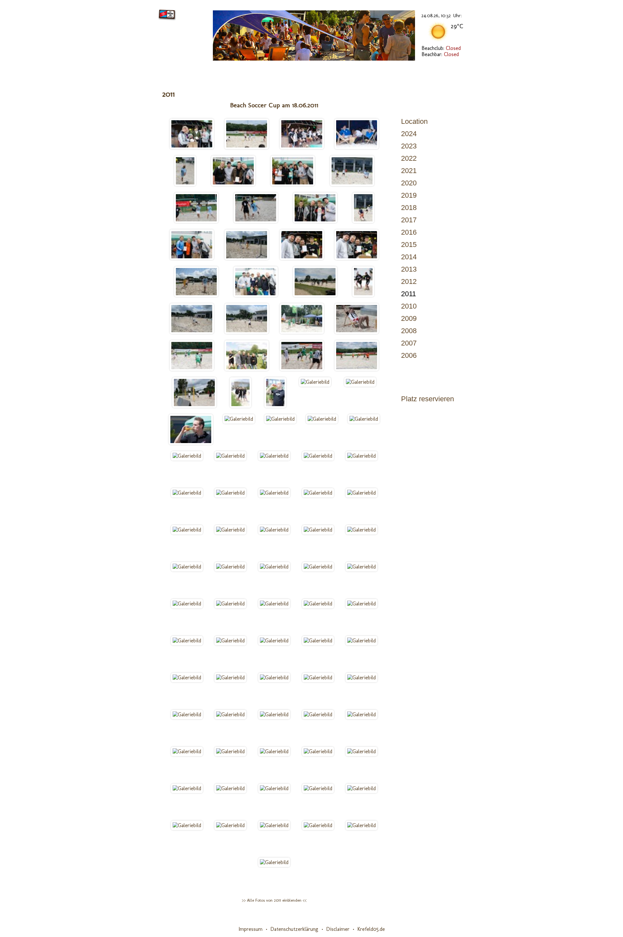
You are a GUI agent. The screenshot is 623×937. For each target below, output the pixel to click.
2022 (409, 158)
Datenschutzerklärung (294, 929)
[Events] (335, 69)
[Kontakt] (434, 69)
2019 (409, 195)
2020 (409, 183)
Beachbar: (440, 54)
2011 (408, 294)
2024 (409, 134)
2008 (409, 331)
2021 (409, 171)
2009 (409, 318)
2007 (409, 343)
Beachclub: (441, 48)
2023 (409, 146)
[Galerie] (383, 69)
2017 (409, 220)
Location (414, 121)
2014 (409, 257)
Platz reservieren (427, 399)
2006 (409, 355)
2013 (409, 269)
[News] (185, 69)
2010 (409, 306)
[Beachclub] (236, 69)
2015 (409, 244)
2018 (409, 208)
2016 (409, 232)
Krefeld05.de (371, 929)
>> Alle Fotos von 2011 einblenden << (274, 900)
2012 (409, 281)
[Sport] (289, 69)
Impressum (250, 929)
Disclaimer (337, 929)
